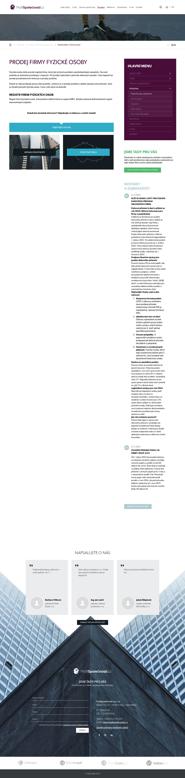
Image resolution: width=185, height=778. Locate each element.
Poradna (101, 7)
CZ (167, 7)
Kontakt (139, 7)
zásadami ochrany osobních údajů (75, 725)
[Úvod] (11, 45)
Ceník (74, 7)
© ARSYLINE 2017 (92, 774)
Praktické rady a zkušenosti (41, 45)
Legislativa (135, 104)
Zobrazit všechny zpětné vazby (92, 622)
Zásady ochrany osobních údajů (112, 727)
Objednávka (122, 7)
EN (173, 7)
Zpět (173, 45)
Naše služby (65, 7)
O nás (131, 7)
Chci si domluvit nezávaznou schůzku (142, 170)
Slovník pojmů (136, 99)
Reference (111, 7)
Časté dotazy (136, 109)
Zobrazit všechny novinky (138, 506)
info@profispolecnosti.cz (115, 722)
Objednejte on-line (61, 127)
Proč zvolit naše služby (140, 114)
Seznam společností (87, 7)
